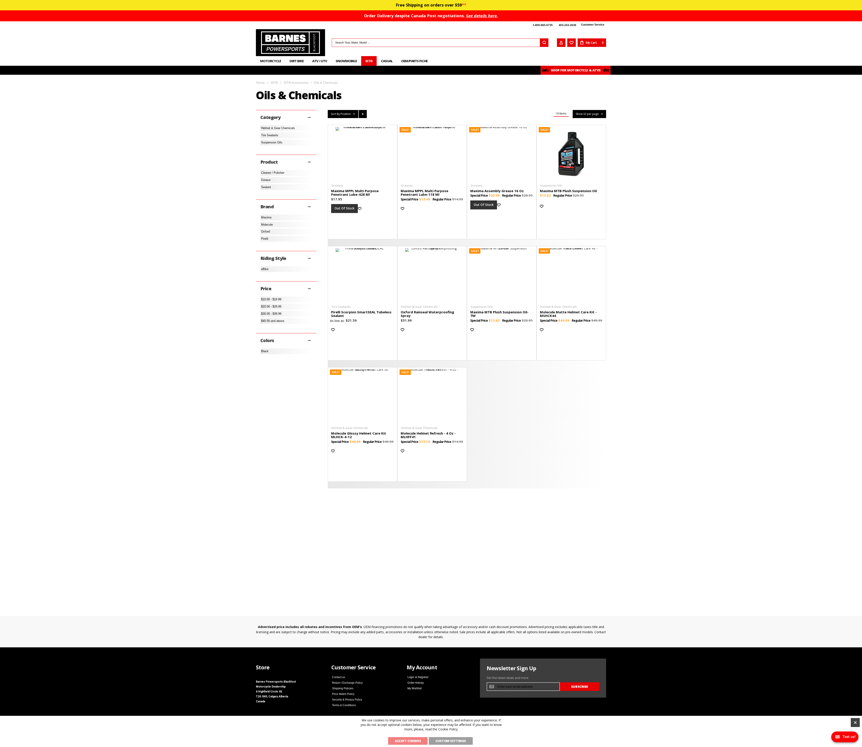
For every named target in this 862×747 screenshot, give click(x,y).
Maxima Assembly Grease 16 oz (497, 191)
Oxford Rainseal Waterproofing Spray (427, 314)
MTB (274, 82)
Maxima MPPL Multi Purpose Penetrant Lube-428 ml (355, 193)
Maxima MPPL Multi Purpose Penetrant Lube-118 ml (424, 193)
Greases (337, 185)
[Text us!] (845, 738)
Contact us (338, 677)
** (464, 5)
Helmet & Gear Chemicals (419, 307)
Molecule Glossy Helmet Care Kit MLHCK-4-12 (358, 435)
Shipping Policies (342, 688)
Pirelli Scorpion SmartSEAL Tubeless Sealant (361, 314)
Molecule (267, 224)
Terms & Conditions (344, 705)
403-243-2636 (567, 25)
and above (272, 321)
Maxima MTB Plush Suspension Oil (568, 191)
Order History (415, 682)
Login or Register (418, 677)
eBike (264, 269)
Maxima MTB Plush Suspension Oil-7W (499, 314)
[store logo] (290, 42)
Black (264, 351)
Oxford (265, 231)
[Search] (544, 42)
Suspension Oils (551, 185)
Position (346, 114)
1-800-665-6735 (543, 25)
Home (260, 82)
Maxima (266, 217)
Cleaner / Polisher (272, 172)
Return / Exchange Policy (347, 682)
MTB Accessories (296, 82)
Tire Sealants (340, 307)
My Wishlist (414, 688)
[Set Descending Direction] (363, 114)
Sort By (335, 114)
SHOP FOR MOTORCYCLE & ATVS (576, 70)
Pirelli (264, 238)
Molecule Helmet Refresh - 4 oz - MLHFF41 (428, 435)
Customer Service (592, 24)
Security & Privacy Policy (347, 699)
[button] (362, 208)
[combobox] (440, 42)
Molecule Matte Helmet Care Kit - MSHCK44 (568, 314)
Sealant (266, 187)
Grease (265, 180)
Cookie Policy (448, 729)
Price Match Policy (343, 694)
